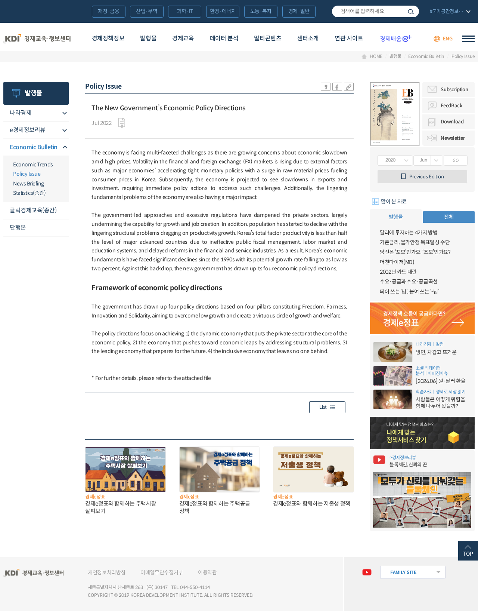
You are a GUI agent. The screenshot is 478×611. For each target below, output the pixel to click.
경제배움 (396, 38)
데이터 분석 (224, 38)
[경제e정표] (422, 319)
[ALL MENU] (468, 39)
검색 (411, 12)
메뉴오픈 (64, 113)
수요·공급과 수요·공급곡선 (409, 281)
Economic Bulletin (426, 56)
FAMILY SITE (403, 572)
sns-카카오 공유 (325, 87)
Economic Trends (33, 164)
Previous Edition (426, 177)
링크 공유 (349, 87)
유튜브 (366, 572)
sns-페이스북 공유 (337, 87)
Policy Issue (463, 56)
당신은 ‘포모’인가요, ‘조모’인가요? (415, 252)
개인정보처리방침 (106, 572)
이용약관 (207, 572)
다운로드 (121, 123)
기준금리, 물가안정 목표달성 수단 (415, 242)
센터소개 (308, 38)
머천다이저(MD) (397, 262)
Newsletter (453, 138)
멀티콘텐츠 (267, 38)
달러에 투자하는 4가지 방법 (409, 232)
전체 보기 (449, 12)
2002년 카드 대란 (398, 271)
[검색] (375, 12)
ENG (448, 39)
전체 (448, 217)
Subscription (454, 89)
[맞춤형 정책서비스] (422, 433)
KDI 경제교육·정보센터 (37, 39)
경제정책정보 (108, 38)
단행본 (18, 227)
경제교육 (183, 38)
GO (455, 160)
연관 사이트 (349, 38)
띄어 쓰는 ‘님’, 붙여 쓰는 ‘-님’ (409, 291)
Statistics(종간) (29, 193)
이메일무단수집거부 (161, 572)
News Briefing (28, 183)
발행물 (148, 38)
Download (452, 122)
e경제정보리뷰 (28, 129)
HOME (376, 56)
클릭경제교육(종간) (33, 210)
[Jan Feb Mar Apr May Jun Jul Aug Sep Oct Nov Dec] (427, 160)
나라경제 (20, 112)
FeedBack (451, 105)
